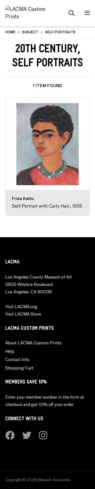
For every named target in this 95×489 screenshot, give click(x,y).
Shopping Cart (19, 368)
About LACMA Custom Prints (33, 343)
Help (9, 352)
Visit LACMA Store (23, 314)
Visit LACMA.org (21, 307)
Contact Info (17, 360)
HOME (10, 32)
